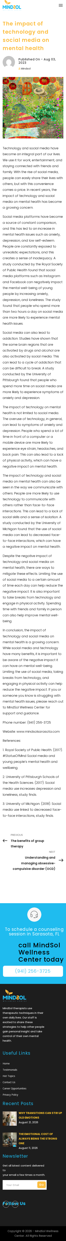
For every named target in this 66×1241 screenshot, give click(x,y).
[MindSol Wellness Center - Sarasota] (12, 5)
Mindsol (26, 68)
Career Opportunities (14, 1088)
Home (6, 1063)
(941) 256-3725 (33, 971)
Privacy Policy (10, 1094)
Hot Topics (9, 1076)
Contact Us (9, 1082)
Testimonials (10, 1069)
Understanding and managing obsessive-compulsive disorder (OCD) (34, 863)
